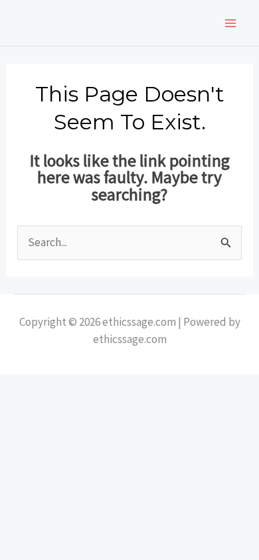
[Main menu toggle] (231, 23)
